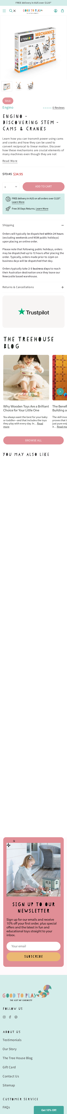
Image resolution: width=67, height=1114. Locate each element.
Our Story (10, 1049)
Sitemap (9, 1085)
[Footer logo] (27, 993)
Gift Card (9, 1067)
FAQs (6, 1107)
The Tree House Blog (18, 1058)
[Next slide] (60, 391)
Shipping (8, 225)
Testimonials (12, 1040)
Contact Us (11, 1076)
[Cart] (62, 11)
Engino (7, 107)
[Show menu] (4, 11)
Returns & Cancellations (18, 287)
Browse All (33, 440)
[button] (49, 1110)
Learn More (18, 202)
